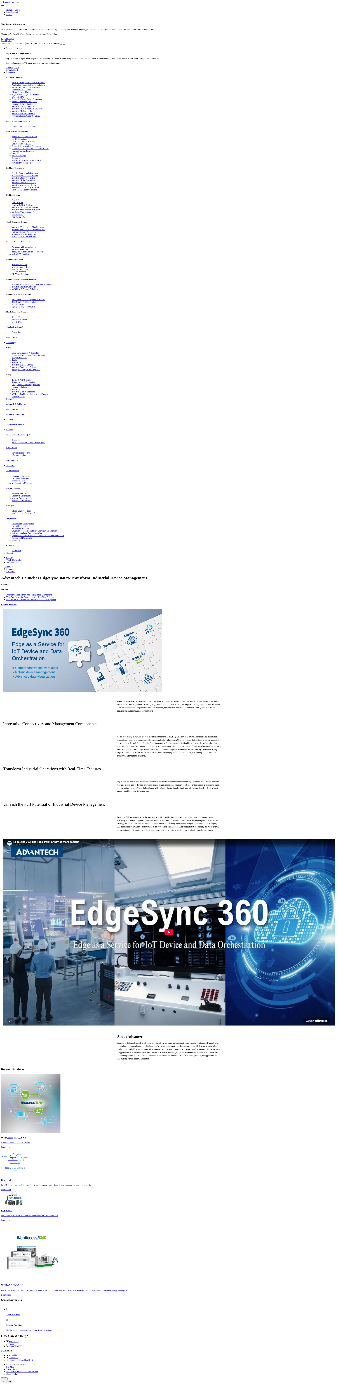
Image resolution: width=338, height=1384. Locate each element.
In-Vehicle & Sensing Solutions (25, 289)
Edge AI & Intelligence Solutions (25, 94)
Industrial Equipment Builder (24, 367)
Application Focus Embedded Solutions (28, 85)
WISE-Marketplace (14, 560)
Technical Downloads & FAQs (17, 435)
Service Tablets (18, 317)
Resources (16, 440)
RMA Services (11, 448)
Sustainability (11, 518)
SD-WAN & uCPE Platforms (24, 234)
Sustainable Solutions (20, 528)
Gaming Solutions (19, 387)
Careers (9, 545)
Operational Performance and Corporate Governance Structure (38, 535)
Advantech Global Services (16, 404)
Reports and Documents (22, 538)
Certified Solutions (19, 139)
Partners (9, 419)
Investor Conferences (20, 498)
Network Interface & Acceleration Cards (28, 229)
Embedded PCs (18, 97)
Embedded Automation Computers (26, 146)
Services (9, 399)
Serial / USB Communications (24, 190)
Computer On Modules (21, 90)
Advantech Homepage (10, 2)
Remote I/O (16, 158)
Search (9, 14)
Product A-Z (11, 337)
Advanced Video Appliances (24, 247)
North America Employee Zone (25, 513)
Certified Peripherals (14, 327)
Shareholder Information (22, 500)
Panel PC (15, 153)
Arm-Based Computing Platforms (26, 87)
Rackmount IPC (18, 217)
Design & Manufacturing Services (26, 384)
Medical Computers (20, 269)
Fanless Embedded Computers (24, 101)
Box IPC (15, 200)
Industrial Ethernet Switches (23, 178)
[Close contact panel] (2, 1305)
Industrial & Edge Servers (22, 365)
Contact (9, 553)
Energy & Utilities (19, 358)
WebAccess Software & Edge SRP (26, 160)
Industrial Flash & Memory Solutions (27, 109)
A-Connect (11, 562)
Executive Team (18, 481)
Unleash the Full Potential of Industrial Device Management (31, 599)
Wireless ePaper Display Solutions (26, 116)
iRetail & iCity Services (21, 380)
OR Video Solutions (20, 274)
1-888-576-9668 (15, 1346)
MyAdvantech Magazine (22, 483)
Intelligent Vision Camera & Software (27, 252)
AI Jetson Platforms (20, 249)
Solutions (10, 342)
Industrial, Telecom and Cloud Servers (28, 227)
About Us (10, 465)
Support (9, 430)
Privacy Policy (12, 1369)
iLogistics (16, 389)
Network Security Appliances (24, 232)
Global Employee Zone (21, 511)
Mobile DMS (17, 322)
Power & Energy (19, 156)
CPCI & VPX (17, 202)
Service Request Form (21, 453)
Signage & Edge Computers (23, 307)
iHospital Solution (19, 264)
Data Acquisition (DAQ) (22, 144)
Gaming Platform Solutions (23, 104)
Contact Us (13, 1358)
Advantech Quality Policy (15, 414)
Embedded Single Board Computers (27, 99)
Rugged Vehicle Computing (23, 382)
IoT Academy (11, 460)
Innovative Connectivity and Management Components (29, 595)
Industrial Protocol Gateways (24, 182)
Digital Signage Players (21, 92)
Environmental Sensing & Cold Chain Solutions (32, 284)
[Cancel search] (64, 44)
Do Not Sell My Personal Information (22, 1372)
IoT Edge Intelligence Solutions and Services (30, 394)
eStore (9, 557)
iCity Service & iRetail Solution (25, 302)
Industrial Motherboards (22, 111)
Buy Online (13, 1341)
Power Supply (18, 332)
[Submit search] (61, 44)
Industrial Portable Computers (24, 287)
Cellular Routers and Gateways (25, 173)
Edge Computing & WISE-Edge (25, 353)
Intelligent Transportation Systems (26, 212)
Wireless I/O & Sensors (21, 163)
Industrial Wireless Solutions (23, 113)
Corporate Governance (21, 496)
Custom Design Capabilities (23, 126)
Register (9, 10)
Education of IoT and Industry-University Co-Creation (34, 531)
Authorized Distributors (15, 425)
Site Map (10, 1367)
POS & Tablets (18, 304)
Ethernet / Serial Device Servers (25, 175)
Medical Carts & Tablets (22, 267)
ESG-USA (16, 540)
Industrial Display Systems (23, 106)
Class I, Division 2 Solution (23, 141)
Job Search (16, 551)
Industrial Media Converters (23, 180)
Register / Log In (13, 48)
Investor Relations (13, 488)
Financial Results (19, 493)
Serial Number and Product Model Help (28, 442)
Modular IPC (17, 214)
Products (10, 72)
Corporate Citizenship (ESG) (21, 1360)
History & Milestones (20, 478)
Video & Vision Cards (21, 254)
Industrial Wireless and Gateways (25, 185)
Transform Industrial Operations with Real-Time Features (30, 597)
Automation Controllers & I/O (24, 136)
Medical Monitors (19, 272)
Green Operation (19, 526)
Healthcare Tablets (19, 319)
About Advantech (12, 471)
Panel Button (6, 41)
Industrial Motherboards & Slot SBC (27, 210)
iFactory (15, 360)
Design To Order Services (15, 409)
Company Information (21, 476)
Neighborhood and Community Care (27, 533)
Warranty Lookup (19, 455)
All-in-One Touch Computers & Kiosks (28, 299)
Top (5, 1379)
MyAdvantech (12, 12)
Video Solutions (18, 396)
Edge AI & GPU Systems (22, 205)
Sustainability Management (23, 524)
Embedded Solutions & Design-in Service (29, 355)
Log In (17, 10)
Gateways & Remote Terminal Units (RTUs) (30, 148)
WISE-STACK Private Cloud (24, 237)
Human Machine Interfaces (23, 151)
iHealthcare (16, 362)
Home (8, 567)
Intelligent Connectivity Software (25, 187)
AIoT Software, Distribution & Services (28, 82)
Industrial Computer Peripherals (25, 207)
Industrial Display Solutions (23, 392)
